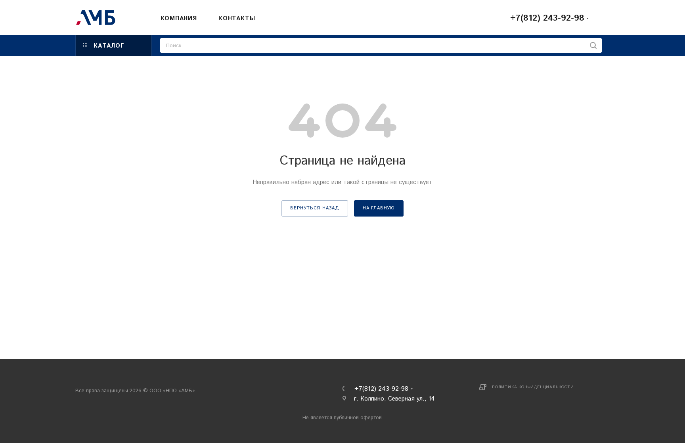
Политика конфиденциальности (533, 387)
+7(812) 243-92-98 (547, 18)
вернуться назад (314, 208)
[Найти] (593, 45)
